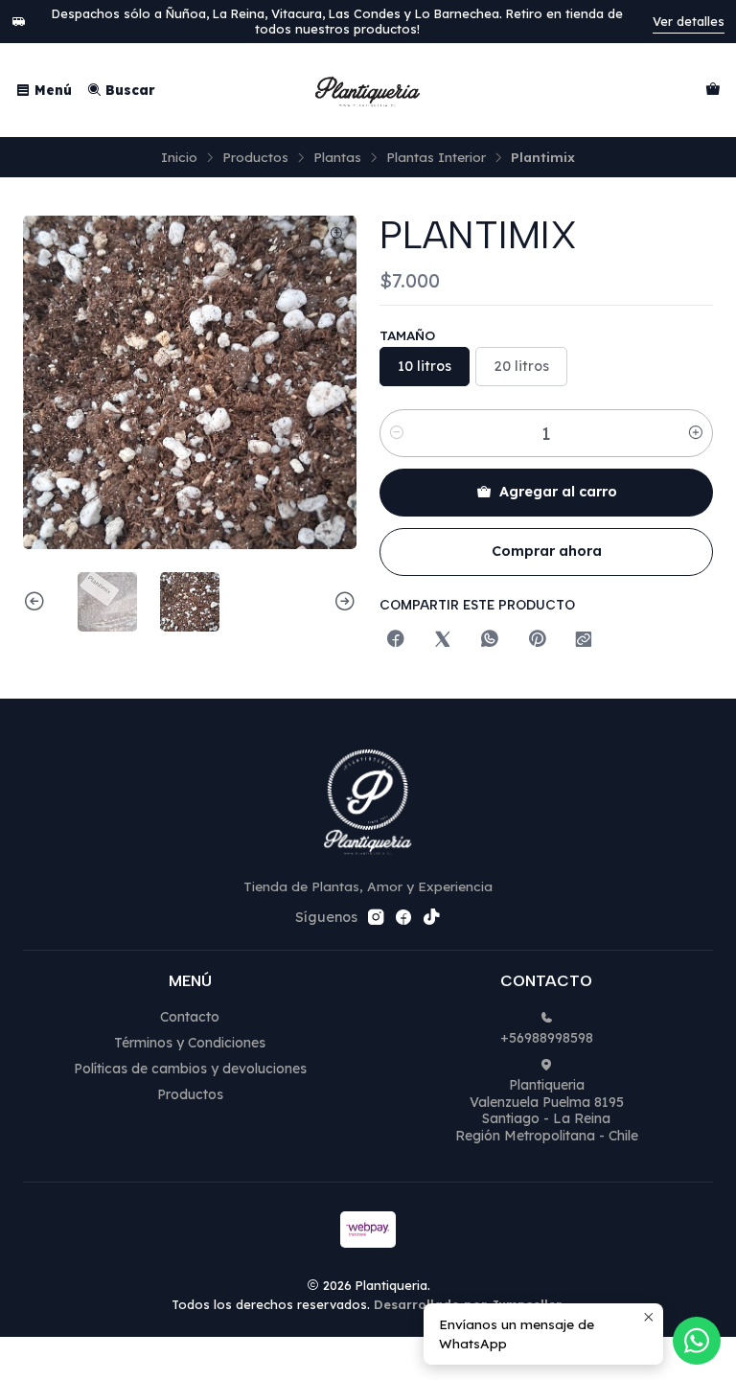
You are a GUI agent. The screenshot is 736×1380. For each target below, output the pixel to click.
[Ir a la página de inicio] (368, 90)
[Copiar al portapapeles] (583, 639)
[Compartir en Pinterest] (536, 639)
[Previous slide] (37, 602)
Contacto (189, 1016)
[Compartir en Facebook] (396, 639)
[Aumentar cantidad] (695, 433)
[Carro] (713, 90)
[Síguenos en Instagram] (375, 917)
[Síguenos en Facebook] (403, 917)
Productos (255, 157)
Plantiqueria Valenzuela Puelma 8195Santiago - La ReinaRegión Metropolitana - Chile (546, 1110)
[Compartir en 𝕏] (442, 639)
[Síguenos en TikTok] (431, 917)
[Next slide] (342, 602)
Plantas (337, 157)
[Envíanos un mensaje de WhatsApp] (697, 1341)
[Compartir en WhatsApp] (489, 639)
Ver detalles (688, 21)
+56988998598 (546, 1037)
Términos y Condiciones (189, 1042)
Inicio (179, 157)
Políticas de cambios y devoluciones (190, 1068)
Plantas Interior (436, 157)
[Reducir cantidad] (396, 433)
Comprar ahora (547, 551)
